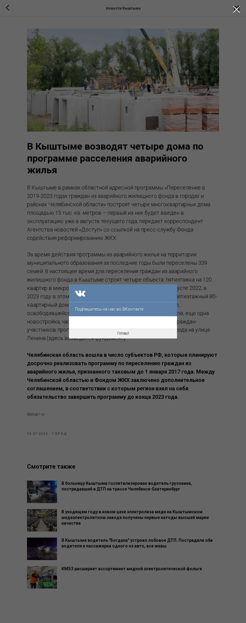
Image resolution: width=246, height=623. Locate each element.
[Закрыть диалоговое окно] (236, 9)
